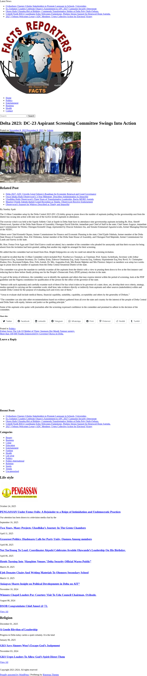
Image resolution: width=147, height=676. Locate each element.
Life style (10, 456)
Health (9, 108)
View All (4, 611)
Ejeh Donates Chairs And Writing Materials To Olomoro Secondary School (44, 572)
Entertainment (12, 103)
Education (10, 445)
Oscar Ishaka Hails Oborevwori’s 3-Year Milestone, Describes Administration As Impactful (47, 196)
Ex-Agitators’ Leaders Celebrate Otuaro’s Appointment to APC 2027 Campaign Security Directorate (51, 8)
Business (10, 105)
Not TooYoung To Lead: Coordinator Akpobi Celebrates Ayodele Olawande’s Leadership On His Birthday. (63, 550)
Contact (9, 111)
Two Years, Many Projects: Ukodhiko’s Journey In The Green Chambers (43, 527)
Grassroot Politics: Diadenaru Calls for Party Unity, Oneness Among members (46, 539)
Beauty (9, 437)
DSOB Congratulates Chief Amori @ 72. (24, 606)
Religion (9, 463)
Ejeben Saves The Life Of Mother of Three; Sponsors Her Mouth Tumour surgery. (37, 331)
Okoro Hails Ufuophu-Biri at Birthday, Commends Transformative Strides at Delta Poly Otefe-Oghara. (52, 11)
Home (8, 98)
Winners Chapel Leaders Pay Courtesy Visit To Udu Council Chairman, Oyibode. (48, 594)
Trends (9, 468)
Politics (9, 100)
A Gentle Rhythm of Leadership (19, 629)
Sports (8, 466)
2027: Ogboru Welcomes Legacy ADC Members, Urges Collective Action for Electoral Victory (49, 16)
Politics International (15, 461)
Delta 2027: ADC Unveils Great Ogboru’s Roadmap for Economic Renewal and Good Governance (51, 194)
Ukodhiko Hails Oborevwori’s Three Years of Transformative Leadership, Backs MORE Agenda (50, 199)
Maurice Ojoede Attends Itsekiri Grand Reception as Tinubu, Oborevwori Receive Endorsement (49, 202)
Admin (50, 130)
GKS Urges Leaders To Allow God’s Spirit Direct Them (32, 656)
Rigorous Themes (51, 674)
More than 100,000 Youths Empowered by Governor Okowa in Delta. (32, 334)
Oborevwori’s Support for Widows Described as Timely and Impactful (37, 204)
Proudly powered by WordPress (14, 674)
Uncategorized (12, 471)
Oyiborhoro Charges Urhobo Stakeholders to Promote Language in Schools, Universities (46, 6)
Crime (8, 443)
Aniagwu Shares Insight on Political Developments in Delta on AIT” (40, 583)
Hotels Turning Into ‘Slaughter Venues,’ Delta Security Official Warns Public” (45, 561)
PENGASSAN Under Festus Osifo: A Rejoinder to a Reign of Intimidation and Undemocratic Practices (60, 511)
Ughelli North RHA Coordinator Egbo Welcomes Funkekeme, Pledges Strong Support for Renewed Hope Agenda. (58, 14)
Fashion (9, 450)
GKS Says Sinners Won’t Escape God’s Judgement (30, 645)
